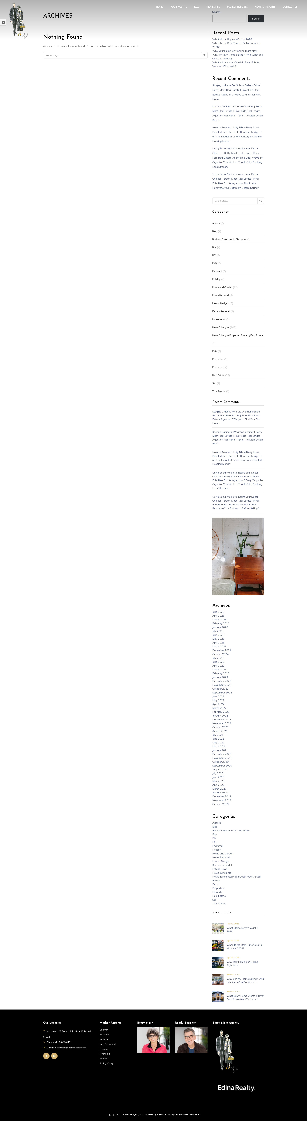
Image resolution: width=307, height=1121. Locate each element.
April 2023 (218, 665)
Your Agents (178, 7)
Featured (217, 271)
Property (217, 367)
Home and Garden (222, 287)
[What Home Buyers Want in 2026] (218, 928)
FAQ (196, 7)
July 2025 (217, 631)
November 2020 (221, 757)
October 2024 (220, 654)
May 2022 (218, 700)
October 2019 (220, 804)
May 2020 (218, 781)
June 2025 (218, 634)
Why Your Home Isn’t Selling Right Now (234, 50)
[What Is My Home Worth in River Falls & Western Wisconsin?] (218, 996)
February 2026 (220, 623)
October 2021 (220, 727)
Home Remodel (220, 295)
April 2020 (218, 784)
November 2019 (221, 800)
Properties (213, 7)
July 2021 (217, 734)
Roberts (104, 1058)
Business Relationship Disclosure (229, 239)
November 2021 (221, 723)
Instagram (54, 1056)
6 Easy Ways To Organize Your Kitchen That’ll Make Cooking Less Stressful (237, 162)
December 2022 (221, 681)
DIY (214, 255)
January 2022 (220, 715)
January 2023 (220, 677)
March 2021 (219, 746)
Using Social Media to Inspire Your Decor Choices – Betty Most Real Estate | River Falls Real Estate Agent (235, 153)
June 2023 (218, 661)
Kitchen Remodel (221, 311)
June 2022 (218, 696)
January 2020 (220, 792)
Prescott (104, 1048)
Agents (216, 223)
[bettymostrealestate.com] (18, 20)
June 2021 (218, 738)
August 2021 (220, 731)
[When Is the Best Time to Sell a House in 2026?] (218, 945)
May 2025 (218, 638)
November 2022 (221, 684)
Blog (214, 231)
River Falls (105, 1053)
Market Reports (237, 7)
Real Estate (218, 375)
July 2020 (217, 773)
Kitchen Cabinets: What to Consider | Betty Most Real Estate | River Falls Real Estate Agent (237, 111)
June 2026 (218, 611)
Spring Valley (106, 1063)
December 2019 (221, 796)
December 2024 (221, 650)
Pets (214, 351)
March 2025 (219, 646)
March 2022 (219, 707)
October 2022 (220, 688)
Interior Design (220, 303)
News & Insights (265, 7)
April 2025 (218, 642)
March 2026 (219, 619)
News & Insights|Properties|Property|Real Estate (237, 335)
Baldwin (104, 1029)
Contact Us (290, 7)
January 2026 (220, 627)
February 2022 (220, 711)
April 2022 (218, 704)
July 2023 (217, 657)
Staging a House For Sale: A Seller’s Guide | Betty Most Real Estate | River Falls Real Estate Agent (236, 90)
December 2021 (221, 719)
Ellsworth (104, 1034)
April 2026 (218, 615)
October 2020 (220, 761)
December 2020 (221, 754)
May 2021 (218, 742)
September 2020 (222, 765)
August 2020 (220, 769)
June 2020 (218, 777)
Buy (214, 247)
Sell (214, 383)
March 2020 (219, 788)
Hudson (104, 1039)
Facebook (46, 1056)
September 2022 (222, 692)
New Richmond (108, 1044)
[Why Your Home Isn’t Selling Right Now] (218, 962)
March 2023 (219, 669)
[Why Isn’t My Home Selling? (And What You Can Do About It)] (218, 979)
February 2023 (220, 673)
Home (159, 7)
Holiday (216, 279)
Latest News (218, 319)
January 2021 (220, 750)
